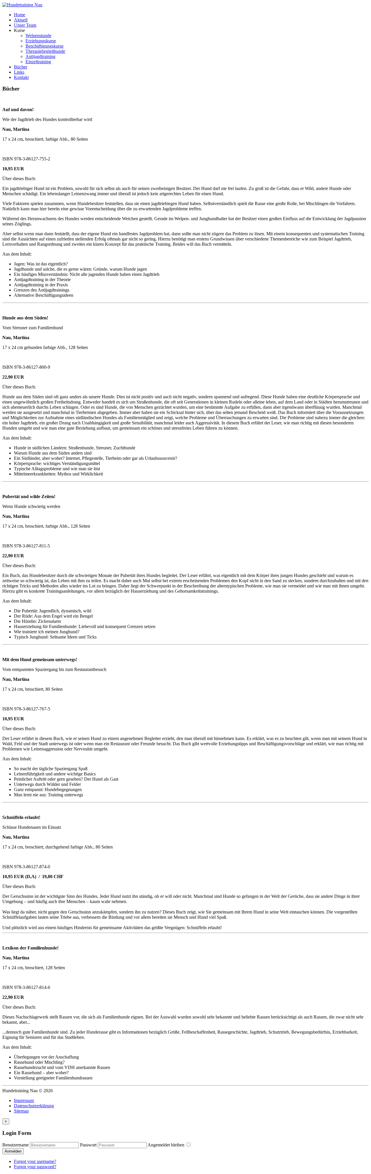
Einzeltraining (38, 61)
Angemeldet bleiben (167, 1144)
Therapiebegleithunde (45, 51)
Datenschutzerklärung (34, 1105)
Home (19, 14)
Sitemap (21, 1110)
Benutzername (15, 1144)
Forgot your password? (35, 1166)
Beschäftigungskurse (44, 46)
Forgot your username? (35, 1161)
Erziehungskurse (41, 40)
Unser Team (25, 25)
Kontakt (21, 77)
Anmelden (13, 1151)
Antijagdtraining (40, 56)
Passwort (88, 1144)
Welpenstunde (38, 35)
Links (19, 72)
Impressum (24, 1100)
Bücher (20, 66)
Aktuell (21, 19)
